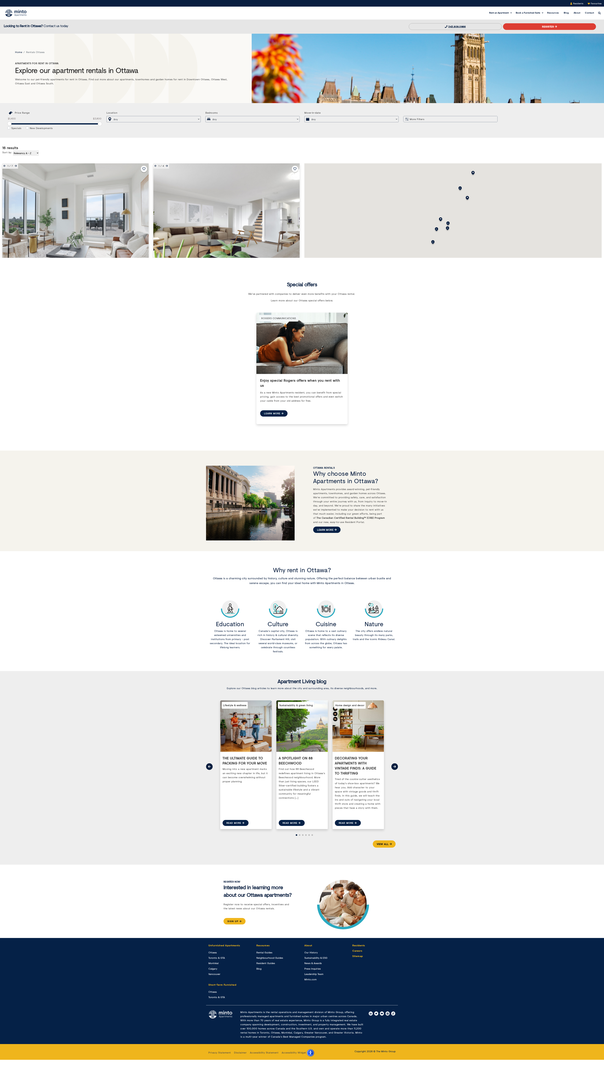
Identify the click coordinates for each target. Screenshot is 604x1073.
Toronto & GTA (216, 958)
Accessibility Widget (294, 1052)
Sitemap (357, 956)
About (577, 12)
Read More (233, 823)
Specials (16, 128)
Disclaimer (240, 1052)
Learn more (272, 413)
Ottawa (212, 952)
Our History (311, 952)
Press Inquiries (312, 968)
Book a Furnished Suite (528, 12)
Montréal (213, 963)
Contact (589, 12)
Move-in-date (312, 112)
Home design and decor (350, 705)
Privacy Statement (219, 1052)
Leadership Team (313, 974)
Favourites (596, 3)
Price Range (22, 112)
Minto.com (310, 979)
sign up (232, 921)
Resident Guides (265, 963)
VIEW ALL (383, 844)
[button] (3, 166)
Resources (553, 12)
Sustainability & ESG (315, 958)
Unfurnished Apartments (224, 945)
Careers (357, 950)
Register (548, 26)
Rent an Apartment (499, 12)
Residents (578, 3)
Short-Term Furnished (222, 984)
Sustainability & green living (296, 705)
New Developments (41, 128)
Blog (566, 12)
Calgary (212, 968)
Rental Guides (264, 952)
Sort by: (7, 152)
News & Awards (313, 963)
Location (111, 112)
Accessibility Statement (264, 1052)
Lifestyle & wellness (234, 705)
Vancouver (214, 974)
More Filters (417, 119)
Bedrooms (211, 112)
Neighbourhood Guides (269, 958)
